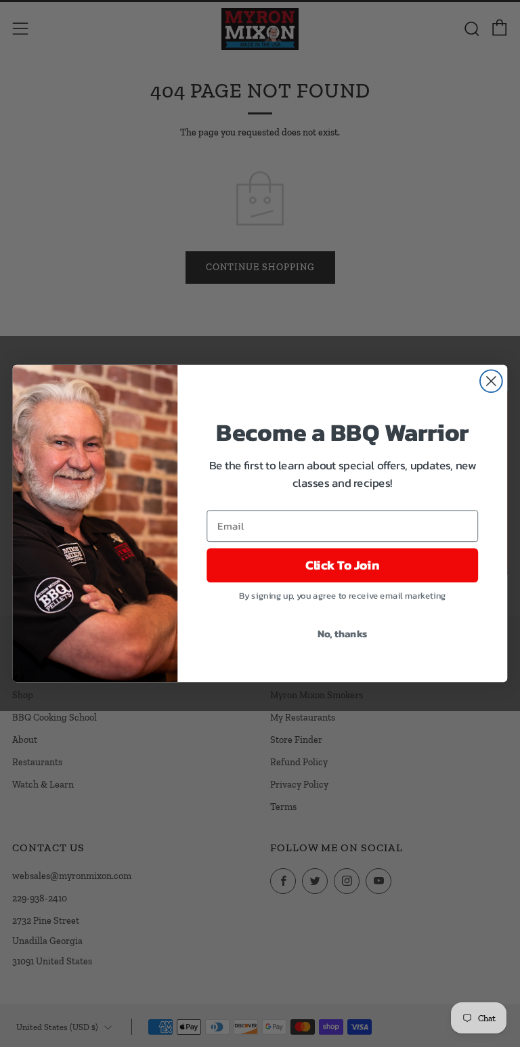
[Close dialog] (491, 381)
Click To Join (342, 565)
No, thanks (343, 633)
